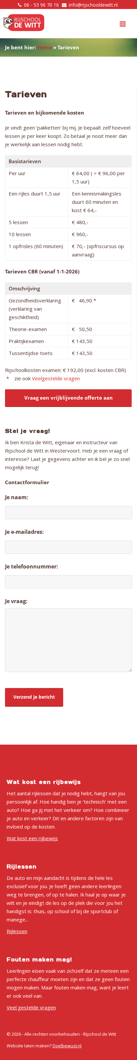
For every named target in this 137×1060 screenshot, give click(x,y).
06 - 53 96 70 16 (41, 5)
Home (44, 47)
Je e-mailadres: (24, 531)
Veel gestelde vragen (31, 1007)
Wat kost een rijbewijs (32, 838)
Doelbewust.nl (67, 1046)
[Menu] (122, 24)
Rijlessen (17, 931)
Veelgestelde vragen (56, 378)
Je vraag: (16, 601)
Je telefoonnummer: (31, 566)
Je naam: (16, 497)
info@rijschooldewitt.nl (93, 5)
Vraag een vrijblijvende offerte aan (68, 397)
